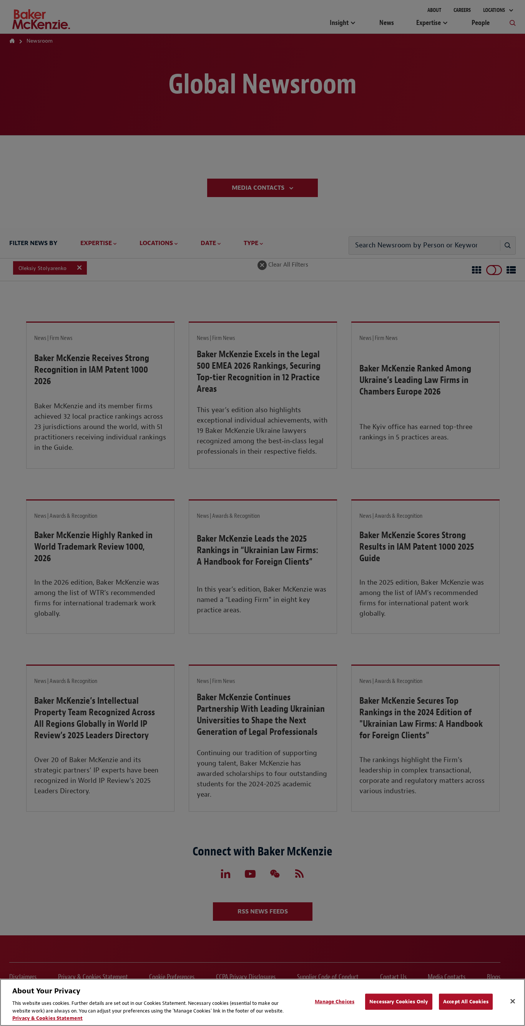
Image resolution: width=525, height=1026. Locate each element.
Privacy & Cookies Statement (47, 1018)
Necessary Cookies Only (398, 1001)
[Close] (512, 1001)
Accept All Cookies (465, 1001)
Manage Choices (334, 1001)
